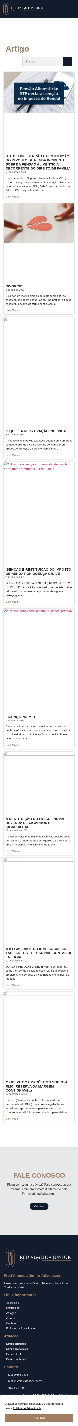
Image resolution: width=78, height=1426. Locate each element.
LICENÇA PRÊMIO (20, 717)
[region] (39, 1410)
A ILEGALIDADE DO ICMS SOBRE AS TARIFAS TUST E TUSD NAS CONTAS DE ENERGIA (39, 953)
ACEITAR (39, 1417)
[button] (73, 9)
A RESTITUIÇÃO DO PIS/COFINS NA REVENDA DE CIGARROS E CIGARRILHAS (35, 823)
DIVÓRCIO (14, 286)
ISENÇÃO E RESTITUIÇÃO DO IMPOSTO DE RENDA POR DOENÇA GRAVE (38, 572)
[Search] (67, 61)
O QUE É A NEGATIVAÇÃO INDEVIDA (36, 431)
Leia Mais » (13, 196)
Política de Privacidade (27, 1408)
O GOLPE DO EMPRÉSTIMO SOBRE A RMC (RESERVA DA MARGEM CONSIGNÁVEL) (36, 1086)
